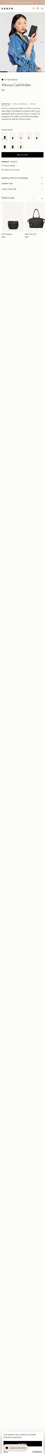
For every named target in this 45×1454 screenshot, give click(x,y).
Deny (6, 1452)
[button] (3, 79)
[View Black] (13, 220)
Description (6, 104)
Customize (37, 1452)
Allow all (22, 1444)
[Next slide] (42, 42)
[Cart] (38, 8)
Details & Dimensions (20, 104)
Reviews (33, 104)
